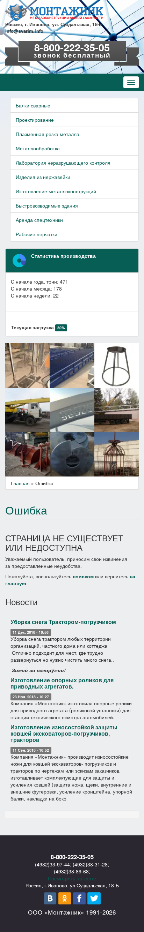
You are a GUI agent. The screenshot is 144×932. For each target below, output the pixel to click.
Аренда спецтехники (39, 219)
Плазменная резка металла (47, 133)
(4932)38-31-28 (90, 864)
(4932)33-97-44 (52, 864)
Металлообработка (38, 148)
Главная (20, 483)
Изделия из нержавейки (43, 176)
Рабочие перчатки (36, 234)
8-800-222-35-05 (72, 47)
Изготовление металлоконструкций (56, 191)
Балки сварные (33, 105)
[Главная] (54, 12)
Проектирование (35, 119)
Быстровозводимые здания (47, 205)
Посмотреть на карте (72, 878)
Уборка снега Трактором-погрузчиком (63, 622)
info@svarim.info (24, 31)
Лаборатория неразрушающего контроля (63, 162)
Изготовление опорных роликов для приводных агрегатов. (62, 683)
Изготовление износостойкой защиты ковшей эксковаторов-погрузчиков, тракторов (63, 733)
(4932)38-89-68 (71, 871)
